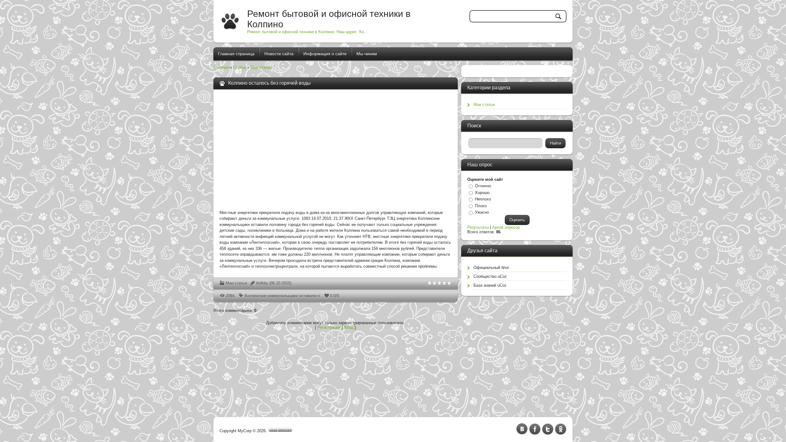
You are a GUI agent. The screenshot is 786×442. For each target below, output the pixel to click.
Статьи (239, 67)
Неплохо (483, 199)
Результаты (478, 227)
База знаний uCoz (490, 285)
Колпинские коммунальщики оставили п (282, 295)
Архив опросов (506, 227)
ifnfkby (262, 283)
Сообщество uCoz (490, 276)
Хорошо (482, 192)
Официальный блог (491, 267)
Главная (220, 67)
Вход (348, 327)
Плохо (481, 206)
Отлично (483, 186)
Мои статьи (261, 67)
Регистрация (328, 327)
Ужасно (482, 212)
